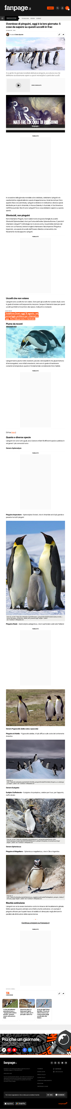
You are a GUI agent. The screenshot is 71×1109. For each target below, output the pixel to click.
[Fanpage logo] (15, 8)
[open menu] (2, 18)
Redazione (40, 1083)
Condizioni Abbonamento (44, 1080)
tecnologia (25, 18)
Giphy (13, 432)
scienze (38, 18)
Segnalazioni (41, 1071)
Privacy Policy (41, 1074)
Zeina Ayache (19, 34)
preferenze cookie (42, 1086)
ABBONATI (50, 8)
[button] (63, 34)
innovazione (11, 18)
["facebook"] (25, 1050)
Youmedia (40, 1068)
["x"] (19, 1050)
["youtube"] (14, 1050)
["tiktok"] (4, 1050)
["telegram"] (30, 1050)
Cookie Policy (41, 1077)
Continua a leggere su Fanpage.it (35, 923)
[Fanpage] (10, 1062)
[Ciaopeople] (62, 1104)
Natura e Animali (10, 988)
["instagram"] (9, 1050)
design (33, 18)
